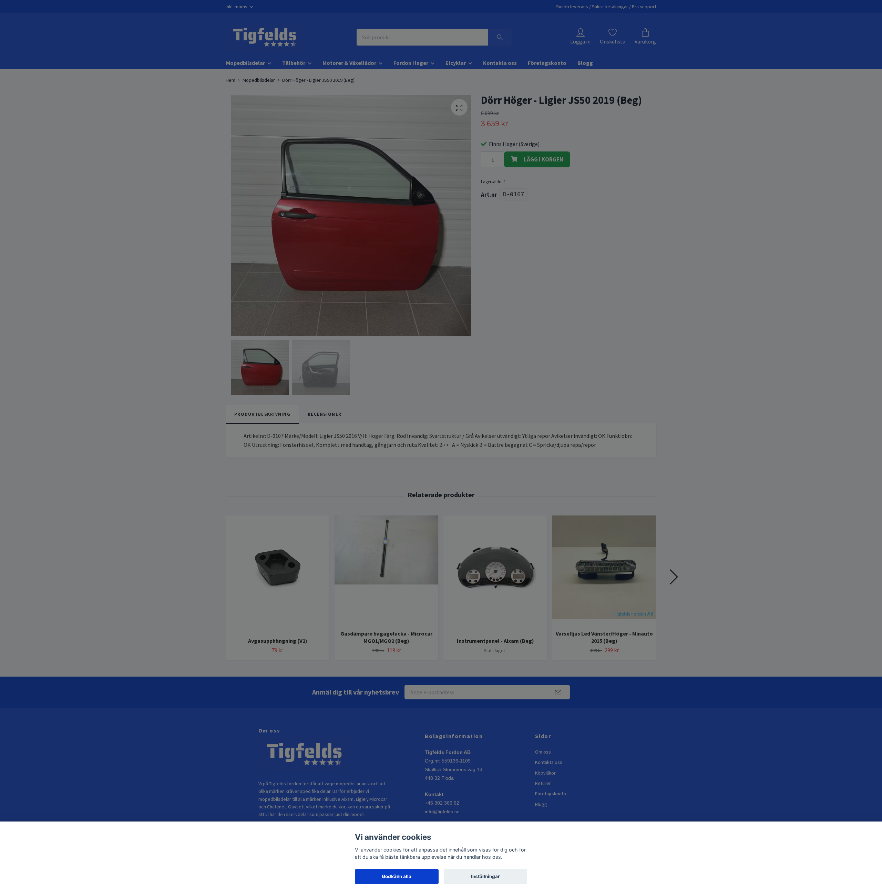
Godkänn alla (396, 876)
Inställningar (485, 876)
